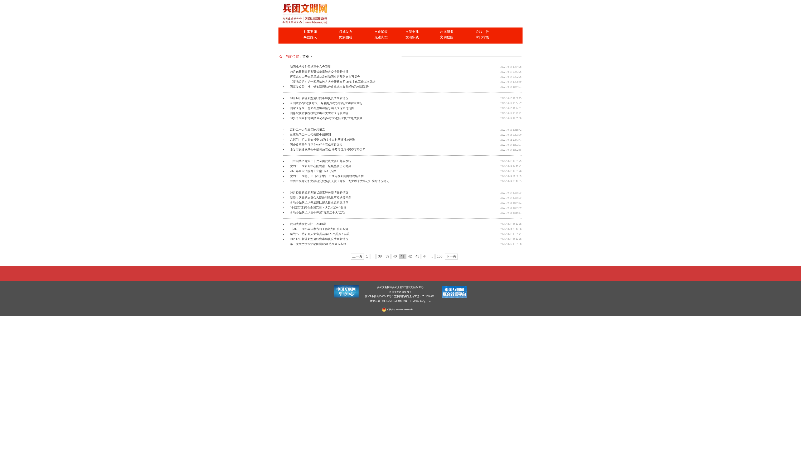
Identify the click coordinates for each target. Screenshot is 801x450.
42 (410, 256)
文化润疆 (381, 32)
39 (387, 256)
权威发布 (345, 32)
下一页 (451, 256)
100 (439, 256)
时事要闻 (310, 32)
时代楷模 (482, 37)
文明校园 (446, 37)
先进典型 (381, 37)
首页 (305, 56)
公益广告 (482, 32)
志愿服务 (446, 32)
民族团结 (345, 37)
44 (425, 256)
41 (402, 256)
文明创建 (412, 32)
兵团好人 (310, 37)
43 (417, 256)
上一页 (357, 256)
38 (380, 256)
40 (395, 256)
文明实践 (412, 37)
